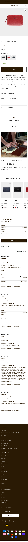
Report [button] (15, 286)
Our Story (3, 458)
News (2, 469)
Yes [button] (12, 286)
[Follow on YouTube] (13, 521)
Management (4, 463)
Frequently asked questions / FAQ (10, 432)
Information (4, 500)
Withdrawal (4, 487)
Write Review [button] (14, 240)
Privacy (3, 497)
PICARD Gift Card (6, 440)
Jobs (2, 474)
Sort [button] (2, 246)
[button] (14, 46)
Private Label (4, 477)
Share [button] (18, 286)
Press (2, 466)
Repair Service (5, 456)
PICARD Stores (5, 446)
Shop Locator (4, 443)
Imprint (3, 495)
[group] (14, 220)
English (17, 525)
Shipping (3, 435)
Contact (3, 430)
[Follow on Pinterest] (9, 521)
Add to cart (12, 69)
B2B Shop (4, 479)
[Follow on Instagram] (6, 521)
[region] (14, 120)
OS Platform (4, 502)
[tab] (22, 252)
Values (3, 461)
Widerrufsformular (6, 489)
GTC (2, 492)
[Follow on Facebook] (2, 521)
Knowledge (4, 471)
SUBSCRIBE (10, 515)
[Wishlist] (24, 5)
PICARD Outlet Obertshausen (9, 448)
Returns (3, 438)
